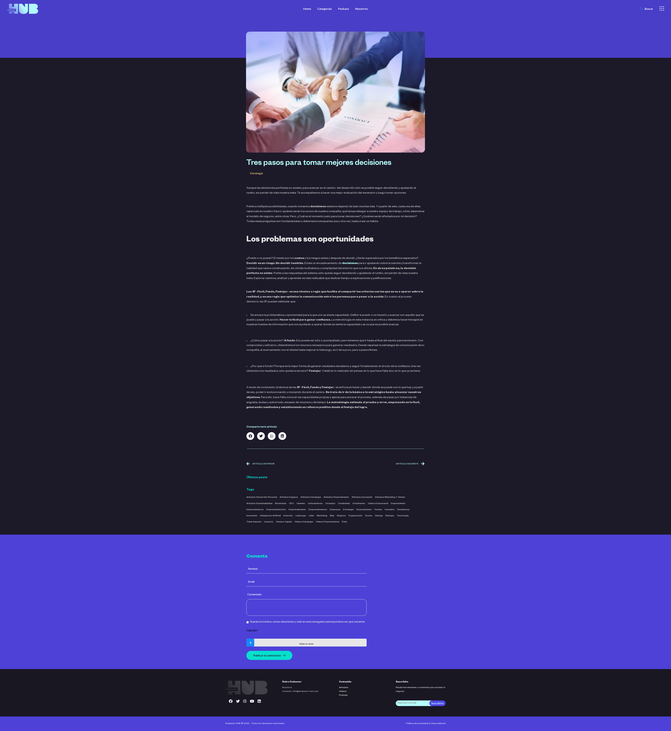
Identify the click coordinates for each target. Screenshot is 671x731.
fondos (378, 510)
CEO (291, 503)
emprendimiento (297, 510)
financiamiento (364, 510)
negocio (341, 516)
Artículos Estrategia (311, 497)
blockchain (280, 503)
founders (390, 510)
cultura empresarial (378, 503)
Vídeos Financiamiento (327, 522)
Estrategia (256, 173)
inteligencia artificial (270, 516)
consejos (330, 503)
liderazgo (300, 516)
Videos (343, 691)
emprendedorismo (276, 510)
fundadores (403, 510)
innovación (251, 516)
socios (368, 516)
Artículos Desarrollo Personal (261, 497)
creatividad (344, 503)
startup (379, 516)
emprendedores (255, 510)
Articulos (343, 687)
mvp (332, 516)
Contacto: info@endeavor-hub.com (300, 691)
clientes (301, 503)
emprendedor (398, 503)
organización (355, 516)
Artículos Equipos (289, 497)
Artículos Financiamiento (336, 497)
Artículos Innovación (362, 497)
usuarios (268, 522)
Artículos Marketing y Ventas (390, 497)
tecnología (403, 516)
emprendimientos (318, 510)
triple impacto (253, 522)
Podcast (343, 695)
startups (389, 516)
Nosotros (287, 687)
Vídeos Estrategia (303, 522)
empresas (335, 510)
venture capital (284, 522)
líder (311, 516)
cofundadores (315, 503)
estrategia (348, 510)
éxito (344, 522)
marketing (322, 516)
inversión (288, 516)
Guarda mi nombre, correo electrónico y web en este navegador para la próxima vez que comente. (307, 622)
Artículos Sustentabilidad (259, 503)
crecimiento (358, 503)
